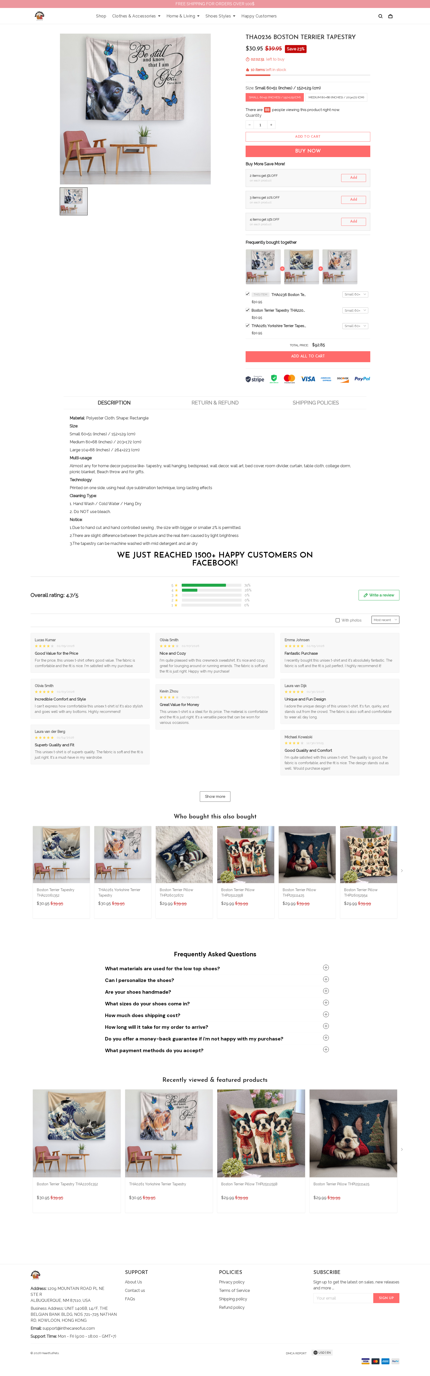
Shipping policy (233, 1299)
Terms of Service (234, 1290)
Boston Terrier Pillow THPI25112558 (238, 892)
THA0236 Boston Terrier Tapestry (288, 295)
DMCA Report (296, 1353)
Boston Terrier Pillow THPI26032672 (176, 892)
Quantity (254, 115)
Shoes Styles (218, 16)
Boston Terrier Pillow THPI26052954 (360, 892)
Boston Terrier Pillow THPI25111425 (299, 892)
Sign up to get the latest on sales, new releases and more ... (356, 1285)
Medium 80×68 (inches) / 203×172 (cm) (336, 97)
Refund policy (232, 1307)
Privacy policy (232, 1282)
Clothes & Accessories (134, 16)
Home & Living (180, 16)
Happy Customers (259, 16)
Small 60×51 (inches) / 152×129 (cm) (288, 88)
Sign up (386, 1298)
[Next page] (402, 872)
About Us (133, 1282)
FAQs (130, 1299)
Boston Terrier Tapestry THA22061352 (279, 310)
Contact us (135, 1290)
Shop (101, 16)
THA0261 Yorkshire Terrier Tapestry (279, 326)
